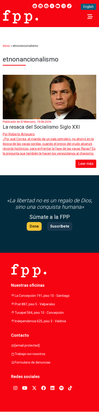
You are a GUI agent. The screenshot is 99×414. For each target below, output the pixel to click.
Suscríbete (59, 226)
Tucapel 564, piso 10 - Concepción (39, 312)
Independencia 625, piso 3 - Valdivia (40, 321)
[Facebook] (46, 6)
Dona (34, 226)
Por (19, 134)
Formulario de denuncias (32, 362)
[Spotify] (34, 6)
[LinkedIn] (40, 6)
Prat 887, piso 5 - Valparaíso (35, 304)
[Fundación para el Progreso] (20, 16)
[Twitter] (52, 6)
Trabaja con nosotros (30, 354)
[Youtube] (57, 6)
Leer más (85, 163)
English (88, 6)
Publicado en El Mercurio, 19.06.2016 (27, 121)
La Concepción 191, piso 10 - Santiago (42, 295)
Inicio (6, 45)
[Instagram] (63, 6)
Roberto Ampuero (22, 134)
